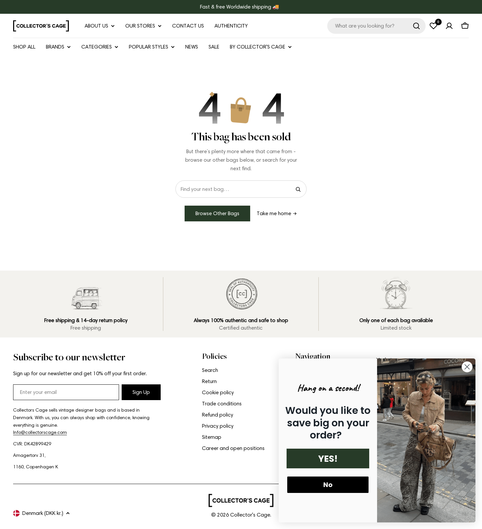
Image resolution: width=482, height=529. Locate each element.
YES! (328, 459)
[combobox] (376, 26)
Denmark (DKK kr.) (42, 513)
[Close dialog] (467, 367)
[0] (433, 26)
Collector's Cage (250, 515)
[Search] (416, 26)
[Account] (449, 26)
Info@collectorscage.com (40, 432)
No (327, 484)
